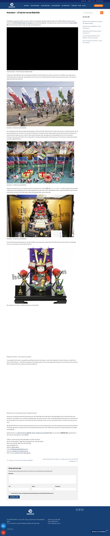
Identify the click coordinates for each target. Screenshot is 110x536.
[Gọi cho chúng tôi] (82, 509)
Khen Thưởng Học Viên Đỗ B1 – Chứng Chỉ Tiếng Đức (92, 41)
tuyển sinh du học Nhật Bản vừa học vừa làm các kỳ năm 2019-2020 (34, 433)
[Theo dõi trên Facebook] (77, 509)
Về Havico (26, 5)
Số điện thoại (90, 511)
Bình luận (11, 473)
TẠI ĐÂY (26, 435)
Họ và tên (89, 506)
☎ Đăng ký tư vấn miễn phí (99, 531)
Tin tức (84, 5)
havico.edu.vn (15, 447)
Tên (10, 486)
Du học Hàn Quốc (35, 5)
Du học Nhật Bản (45, 5)
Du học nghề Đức (56, 5)
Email (33, 486)
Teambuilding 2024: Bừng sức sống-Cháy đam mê (92, 32)
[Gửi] (101, 12)
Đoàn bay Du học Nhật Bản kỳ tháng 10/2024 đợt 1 (92, 27)
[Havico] (14, 5)
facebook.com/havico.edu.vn (20, 451)
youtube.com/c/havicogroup (22, 453)
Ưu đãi (79, 5)
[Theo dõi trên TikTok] (79, 509)
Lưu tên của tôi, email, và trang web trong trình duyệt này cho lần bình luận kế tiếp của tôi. (32, 493)
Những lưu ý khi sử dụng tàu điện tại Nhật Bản (21, 460)
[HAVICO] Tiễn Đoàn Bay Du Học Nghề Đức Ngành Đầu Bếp (92, 22)
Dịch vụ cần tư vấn (91, 517)
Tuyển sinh (74, 5)
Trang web (57, 486)
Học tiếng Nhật (65, 5)
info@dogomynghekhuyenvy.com (19, 449)
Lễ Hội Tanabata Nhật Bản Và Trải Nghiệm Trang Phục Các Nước (91, 36)
